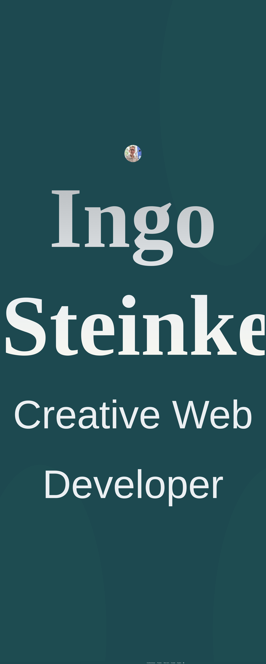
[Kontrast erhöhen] (183, 663)
